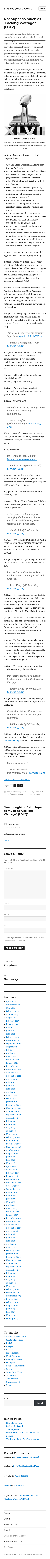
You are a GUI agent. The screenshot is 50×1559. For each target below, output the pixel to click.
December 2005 (13, 1257)
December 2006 (13, 1218)
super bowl (27, 794)
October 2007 (12, 1186)
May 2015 (10, 1008)
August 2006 (12, 1231)
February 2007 (12, 1212)
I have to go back (14, 1423)
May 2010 (10, 1089)
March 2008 (11, 1169)
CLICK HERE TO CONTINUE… (17, 779)
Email (7, 914)
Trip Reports (12, 1379)
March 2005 (11, 1286)
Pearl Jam (10, 1362)
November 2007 (13, 1182)
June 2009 (11, 1124)
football (14, 794)
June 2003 (10, 1312)
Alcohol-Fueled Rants (16, 1337)
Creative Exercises (14, 1340)
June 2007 (10, 1199)
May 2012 (10, 1034)
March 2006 (11, 1247)
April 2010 (10, 1092)
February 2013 (12, 1021)
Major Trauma (21, 1476)
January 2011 (12, 1063)
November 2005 (13, 1260)
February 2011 (12, 1060)
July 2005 (10, 1273)
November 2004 (13, 1296)
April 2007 (11, 1205)
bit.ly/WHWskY (34, 336)
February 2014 (12, 1011)
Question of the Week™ (15, 1536)
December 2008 (13, 1144)
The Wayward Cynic (18, 8)
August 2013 (11, 1018)
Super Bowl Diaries (14, 1372)
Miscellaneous (12, 1353)
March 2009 (11, 1134)
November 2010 (13, 1069)
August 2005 (12, 1270)
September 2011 (13, 1043)
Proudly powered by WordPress (31, 1555)
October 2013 (12, 1014)
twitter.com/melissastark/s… (22, 459)
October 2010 (12, 1072)
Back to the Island (14, 1426)
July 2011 (10, 1050)
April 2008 (11, 1166)
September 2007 (13, 1189)
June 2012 (10, 1030)
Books (7, 1513)
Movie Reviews (13, 1356)
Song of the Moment (15, 1366)
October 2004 (12, 1299)
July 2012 (10, 1027)
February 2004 (13, 1302)
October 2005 (12, 1263)
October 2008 (12, 1150)
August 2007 (12, 1192)
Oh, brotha (19, 1486)
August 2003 (12, 1305)
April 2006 (11, 1244)
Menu (42, 8)
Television (36, 794)
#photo (22, 336)
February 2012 (12, 1037)
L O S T (9, 1349)
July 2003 (10, 1309)
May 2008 (10, 1163)
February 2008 (13, 1173)
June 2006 (11, 1237)
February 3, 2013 (15, 346)
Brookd (7, 1486)
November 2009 (13, 1108)
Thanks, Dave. (12, 1429)
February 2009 (13, 1137)
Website (8, 926)
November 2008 (13, 1147)
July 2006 (10, 1234)
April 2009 (11, 1131)
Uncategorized (13, 1382)
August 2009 (12, 1118)
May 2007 (10, 1202)
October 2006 (12, 1224)
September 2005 (13, 1267)
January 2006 (12, 1254)
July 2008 (10, 1157)
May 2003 (10, 1315)
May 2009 (10, 1127)
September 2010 (13, 1076)
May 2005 (10, 1279)
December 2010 (13, 1066)
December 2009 (13, 1105)
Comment (9, 868)
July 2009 (10, 1121)
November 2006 (13, 1221)
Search (7, 1398)
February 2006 (13, 1250)
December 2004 (13, 1292)
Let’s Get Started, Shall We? (26, 1457)
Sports (31, 792)
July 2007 (10, 1195)
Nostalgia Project (14, 1359)
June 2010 (10, 1085)
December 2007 (13, 1179)
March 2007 (11, 1208)
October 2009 (12, 1111)
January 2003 (12, 1318)
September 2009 (14, 1115)
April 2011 (10, 1053)
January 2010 (12, 1102)
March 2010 (11, 1095)
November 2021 (13, 1005)
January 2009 (12, 1140)
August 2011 (11, 1047)
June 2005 (10, 1276)
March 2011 (11, 1056)
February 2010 (12, 1098)
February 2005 (13, 1289)
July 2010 (10, 1082)
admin (9, 792)
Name (7, 903)
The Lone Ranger (13, 740)
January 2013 (12, 1024)
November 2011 (13, 1040)
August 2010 (11, 1079)
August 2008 (12, 1153)
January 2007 (12, 1215)
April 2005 (11, 1283)
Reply (7, 840)
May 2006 (10, 1241)
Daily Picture (12, 1343)
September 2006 (14, 1228)
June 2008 (10, 1160)
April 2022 (11, 1001)
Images (9, 1346)
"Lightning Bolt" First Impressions (22, 1439)
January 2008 (12, 1176)
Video (8, 1385)
